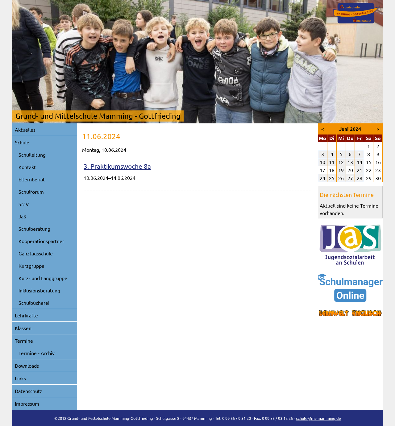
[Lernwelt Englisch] (350, 313)
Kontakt (27, 167)
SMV (24, 204)
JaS (22, 216)
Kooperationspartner (41, 241)
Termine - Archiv (37, 353)
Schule (22, 142)
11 (332, 162)
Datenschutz (28, 391)
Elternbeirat (32, 179)
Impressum (27, 403)
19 (341, 170)
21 (359, 170)
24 (322, 178)
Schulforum (31, 191)
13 (350, 162)
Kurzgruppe (31, 266)
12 (341, 162)
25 (332, 178)
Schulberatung (34, 228)
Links (20, 378)
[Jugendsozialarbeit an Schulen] (350, 244)
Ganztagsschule (36, 253)
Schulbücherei (34, 303)
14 (359, 162)
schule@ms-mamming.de (318, 418)
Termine (24, 340)
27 (350, 178)
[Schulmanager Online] (350, 288)
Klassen (23, 328)
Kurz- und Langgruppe (43, 278)
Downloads (27, 365)
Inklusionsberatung (39, 290)
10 (322, 162)
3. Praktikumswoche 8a (117, 166)
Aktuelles (25, 129)
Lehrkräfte (26, 315)
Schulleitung (32, 154)
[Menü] (356, 13)
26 (341, 178)
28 (359, 178)
